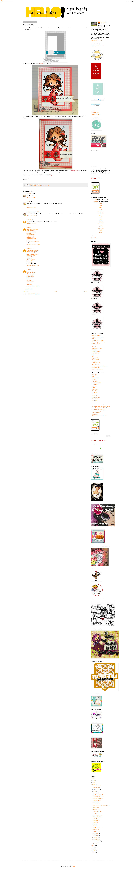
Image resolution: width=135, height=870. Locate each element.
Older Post (84, 291)
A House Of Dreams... (98, 816)
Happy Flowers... (97, 804)
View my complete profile (96, 40)
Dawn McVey (95, 375)
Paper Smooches (96, 397)
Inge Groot (94, 379)
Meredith (100, 224)
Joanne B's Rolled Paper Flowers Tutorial (101, 406)
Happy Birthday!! (97, 800)
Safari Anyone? (96, 820)
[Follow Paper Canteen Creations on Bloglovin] (97, 100)
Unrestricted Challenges (97, 369)
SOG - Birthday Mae (38, 185)
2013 (93, 782)
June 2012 (95, 833)
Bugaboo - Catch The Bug (97, 337)
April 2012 (95, 837)
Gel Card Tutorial (96, 412)
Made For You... (96, 829)
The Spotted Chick (96, 367)
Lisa (101, 220)
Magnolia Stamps (96, 353)
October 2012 (96, 787)
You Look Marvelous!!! (98, 798)
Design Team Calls (96, 343)
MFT (93, 354)
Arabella (28, 201)
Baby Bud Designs (96, 335)
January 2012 (96, 843)
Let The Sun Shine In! (97, 827)
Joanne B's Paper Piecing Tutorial (99, 407)
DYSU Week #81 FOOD (98, 796)
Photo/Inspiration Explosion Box (99, 415)
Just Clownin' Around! (98, 794)
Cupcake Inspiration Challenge (99, 342)
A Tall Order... (96, 809)
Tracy (100, 232)
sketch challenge (30, 185)
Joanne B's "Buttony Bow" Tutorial (99, 411)
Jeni (101, 218)
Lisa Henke (94, 392)
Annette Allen (29, 193)
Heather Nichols (95, 378)
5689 (28, 269)
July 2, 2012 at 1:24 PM (31, 223)
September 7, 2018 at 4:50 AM (33, 286)
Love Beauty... (96, 818)
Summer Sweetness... (97, 815)
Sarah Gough (95, 398)
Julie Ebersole (95, 389)
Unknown (29, 219)
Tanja (100, 230)
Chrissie (95, 201)
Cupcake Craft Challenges (97, 340)
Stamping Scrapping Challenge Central (100, 366)
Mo (93, 356)
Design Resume (95, 112)
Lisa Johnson (95, 394)
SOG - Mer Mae (46, 185)
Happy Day (95, 822)
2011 (93, 845)
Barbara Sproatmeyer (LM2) (33, 212)
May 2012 (95, 835)
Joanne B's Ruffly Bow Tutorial (98, 409)
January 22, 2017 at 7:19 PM (33, 265)
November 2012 (97, 786)
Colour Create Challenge (97, 338)
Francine (100, 212)
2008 (93, 850)
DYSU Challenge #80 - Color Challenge (101, 805)
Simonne (100, 228)
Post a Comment (28, 289)
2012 (93, 784)
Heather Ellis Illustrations (97, 345)
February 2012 (96, 841)
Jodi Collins (94, 386)
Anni (100, 205)
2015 (93, 778)
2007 (93, 852)
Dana (100, 207)
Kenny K (94, 346)
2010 (93, 847)
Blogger (73, 866)
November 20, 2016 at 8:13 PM (33, 244)
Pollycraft (94, 361)
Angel (100, 203)
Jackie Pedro (95, 381)
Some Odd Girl (95, 364)
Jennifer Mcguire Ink (96, 383)
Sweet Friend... (96, 807)
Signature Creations (96, 114)
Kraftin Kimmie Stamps (97, 348)
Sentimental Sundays (96, 362)
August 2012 (96, 789)
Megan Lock (94, 395)
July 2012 (95, 791)
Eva (93, 376)
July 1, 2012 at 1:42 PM (31, 207)
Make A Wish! (96, 831)
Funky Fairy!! (96, 813)
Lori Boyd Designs (96, 351)
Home (55, 291)
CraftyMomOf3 (103, 22)
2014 (93, 780)
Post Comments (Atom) (34, 294)
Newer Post (26, 291)
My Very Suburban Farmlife (98, 46)
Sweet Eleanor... (96, 802)
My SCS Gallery (94, 238)
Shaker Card (95, 414)
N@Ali (101, 226)
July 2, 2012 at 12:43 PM (32, 215)
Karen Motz (94, 391)
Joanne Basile (95, 384)
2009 (93, 849)
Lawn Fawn (94, 350)
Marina (101, 222)
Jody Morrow (95, 387)
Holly (100, 216)
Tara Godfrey (95, 400)
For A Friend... (96, 793)
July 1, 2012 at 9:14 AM (31, 197)
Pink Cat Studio (95, 359)
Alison (95, 199)
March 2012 (96, 839)
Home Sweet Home (97, 811)
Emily (100, 210)
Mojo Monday (95, 358)
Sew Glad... (95, 826)
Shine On (95, 824)
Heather (100, 214)
